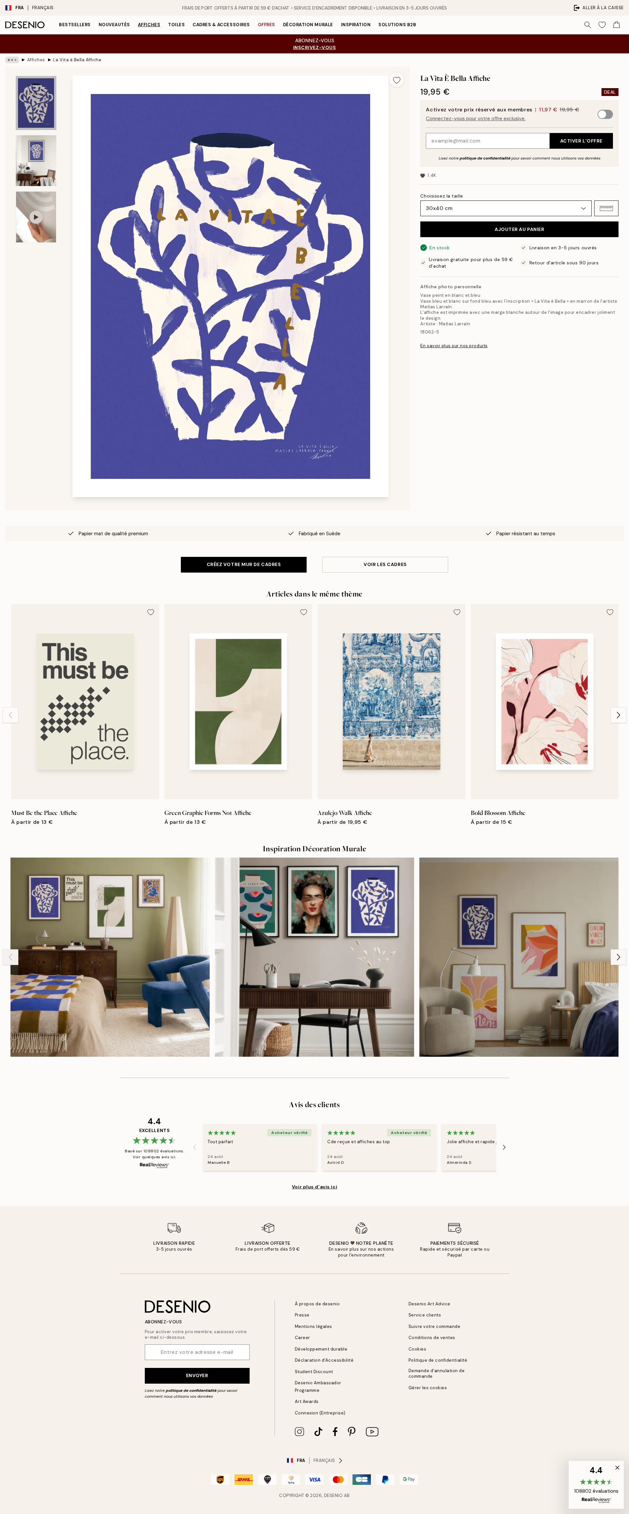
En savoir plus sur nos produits (453, 346)
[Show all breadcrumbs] (12, 60)
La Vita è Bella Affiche (77, 60)
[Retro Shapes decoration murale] (110, 957)
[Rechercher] (588, 25)
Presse (302, 1315)
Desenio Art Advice (429, 1304)
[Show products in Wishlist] (602, 25)
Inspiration (356, 25)
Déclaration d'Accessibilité (324, 1360)
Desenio (333, 1495)
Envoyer (197, 1375)
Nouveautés (114, 25)
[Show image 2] (36, 160)
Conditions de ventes (432, 1337)
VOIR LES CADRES (385, 564)
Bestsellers (75, 25)
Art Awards (307, 1401)
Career (302, 1337)
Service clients (425, 1315)
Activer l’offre (581, 141)
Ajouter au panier (519, 229)
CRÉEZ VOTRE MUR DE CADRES (244, 564)
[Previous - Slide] (10, 715)
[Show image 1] (36, 103)
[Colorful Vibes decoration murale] (519, 957)
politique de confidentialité (485, 158)
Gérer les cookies (428, 1388)
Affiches (149, 25)
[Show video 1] (36, 217)
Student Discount (314, 1371)
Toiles (176, 25)
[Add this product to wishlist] (397, 79)
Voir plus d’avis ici (314, 1187)
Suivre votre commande (435, 1326)
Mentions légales (313, 1326)
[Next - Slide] (618, 715)
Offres (266, 25)
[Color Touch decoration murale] (314, 957)
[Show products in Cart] (616, 25)
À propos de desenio (317, 1304)
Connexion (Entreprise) (320, 1413)
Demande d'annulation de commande (437, 1373)
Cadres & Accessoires (221, 25)
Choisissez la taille (441, 196)
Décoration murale (308, 25)
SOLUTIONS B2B (397, 25)
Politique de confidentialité (438, 1360)
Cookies (418, 1349)
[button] (606, 208)
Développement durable (321, 1349)
